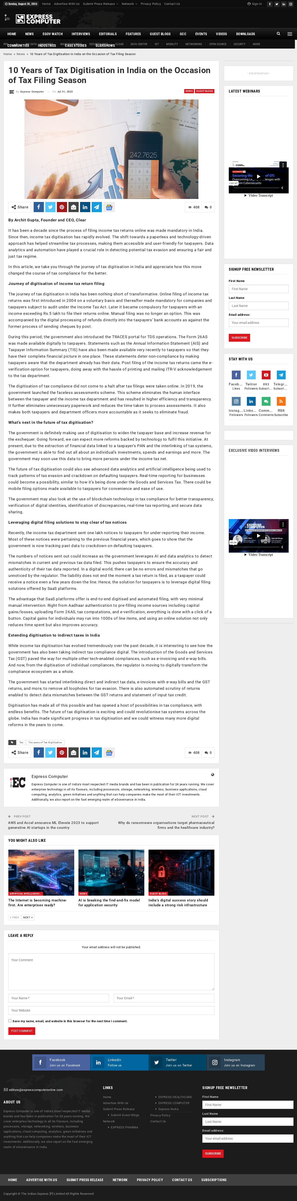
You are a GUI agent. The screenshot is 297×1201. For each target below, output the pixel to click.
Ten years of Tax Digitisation (45, 742)
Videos (221, 34)
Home (46, 4)
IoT (157, 44)
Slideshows (105, 45)
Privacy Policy (151, 4)
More (256, 44)
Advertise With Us (67, 4)
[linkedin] (284, 3)
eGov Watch (53, 34)
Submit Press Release (99, 4)
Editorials (108, 34)
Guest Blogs (160, 34)
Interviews (81, 34)
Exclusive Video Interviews (254, 450)
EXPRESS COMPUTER (174, 1103)
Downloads (245, 34)
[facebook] (270, 3)
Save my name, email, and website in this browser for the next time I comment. (70, 1021)
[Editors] (5, 1090)
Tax (21, 742)
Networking (193, 44)
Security (239, 44)
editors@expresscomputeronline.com (36, 1090)
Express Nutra (168, 1109)
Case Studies (76, 45)
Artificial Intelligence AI (26, 893)
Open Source (217, 44)
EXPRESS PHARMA (124, 1127)
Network (128, 4)
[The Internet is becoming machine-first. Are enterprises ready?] (41, 873)
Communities (18, 45)
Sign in (256, 4)
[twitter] (277, 3)
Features (133, 34)
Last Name (236, 298)
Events (201, 34)
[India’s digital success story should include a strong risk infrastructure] (181, 873)
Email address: (239, 314)
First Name (237, 281)
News (29, 34)
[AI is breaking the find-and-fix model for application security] (111, 873)
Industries (47, 45)
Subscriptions (214, 1180)
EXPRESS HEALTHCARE (175, 1097)
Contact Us (172, 4)
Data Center (139, 44)
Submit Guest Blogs (125, 1115)
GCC (183, 34)
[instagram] (291, 3)
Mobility (172, 44)
